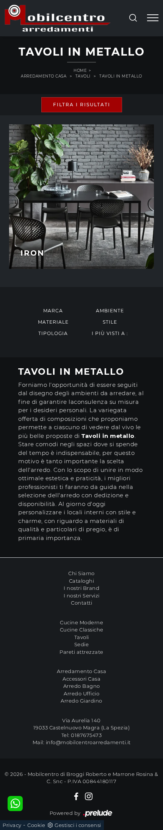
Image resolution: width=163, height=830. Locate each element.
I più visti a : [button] (110, 333)
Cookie (36, 825)
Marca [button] (53, 310)
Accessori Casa (81, 679)
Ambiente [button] (110, 310)
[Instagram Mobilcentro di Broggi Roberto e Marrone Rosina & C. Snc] (88, 796)
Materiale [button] (53, 322)
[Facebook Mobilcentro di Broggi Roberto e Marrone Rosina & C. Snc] (76, 796)
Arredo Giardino (81, 701)
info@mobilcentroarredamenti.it (88, 742)
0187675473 (86, 735)
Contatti (81, 603)
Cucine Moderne (81, 622)
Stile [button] (110, 322)
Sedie (81, 644)
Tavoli (83, 76)
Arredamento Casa (43, 76)
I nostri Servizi (82, 596)
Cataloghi (81, 581)
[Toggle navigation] (152, 18)
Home (80, 70)
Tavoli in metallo (120, 76)
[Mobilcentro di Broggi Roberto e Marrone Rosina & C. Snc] (58, 18)
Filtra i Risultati (81, 104)
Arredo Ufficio (81, 693)
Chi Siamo (81, 573)
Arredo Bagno (81, 686)
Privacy (12, 825)
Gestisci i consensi (78, 825)
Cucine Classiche (81, 630)
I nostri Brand (81, 588)
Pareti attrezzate (81, 652)
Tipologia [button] (53, 333)
